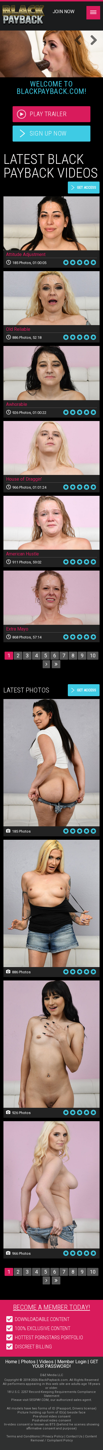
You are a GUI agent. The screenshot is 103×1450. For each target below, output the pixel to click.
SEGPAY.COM (39, 1400)
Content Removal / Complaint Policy (64, 1438)
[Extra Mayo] (51, 598)
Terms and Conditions (23, 1436)
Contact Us (74, 1436)
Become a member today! (51, 1307)
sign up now (48, 133)
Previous (80, 40)
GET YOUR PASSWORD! (65, 1364)
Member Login (71, 1361)
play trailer (48, 114)
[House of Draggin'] (51, 448)
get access (86, 187)
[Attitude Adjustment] (51, 223)
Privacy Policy (53, 1436)
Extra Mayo (17, 629)
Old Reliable (18, 329)
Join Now (63, 11)
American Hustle (22, 554)
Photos (28, 1361)
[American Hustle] (51, 523)
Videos (46, 1361)
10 (93, 655)
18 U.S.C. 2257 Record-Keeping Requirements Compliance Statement (51, 1394)
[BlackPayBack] (32, 15)
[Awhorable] (51, 373)
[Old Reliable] (51, 298)
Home (11, 1361)
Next (91, 40)
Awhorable (16, 404)
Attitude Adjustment (25, 254)
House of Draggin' (24, 479)
